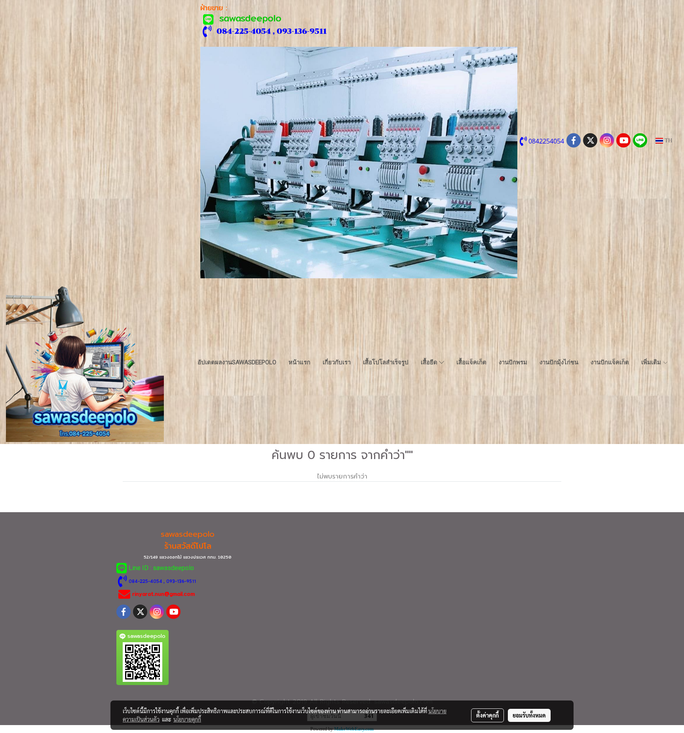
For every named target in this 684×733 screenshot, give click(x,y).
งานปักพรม (513, 362)
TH (667, 141)
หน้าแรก (299, 362)
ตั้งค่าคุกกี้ (487, 715)
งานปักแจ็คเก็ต (610, 362)
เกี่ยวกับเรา (337, 362)
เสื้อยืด (430, 362)
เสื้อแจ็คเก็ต (471, 362)
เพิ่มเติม (652, 362)
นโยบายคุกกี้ (187, 719)
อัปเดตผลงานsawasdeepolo (237, 362)
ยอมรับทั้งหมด (529, 715)
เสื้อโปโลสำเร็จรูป (385, 362)
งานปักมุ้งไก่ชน (559, 362)
